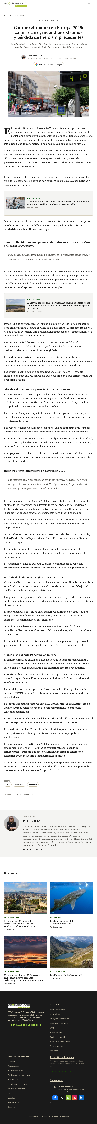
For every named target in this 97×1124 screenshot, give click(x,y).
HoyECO (11, 1093)
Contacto (12, 1061)
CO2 (52, 1028)
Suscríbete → (61, 1071)
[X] (61, 1097)
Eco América (56, 1050)
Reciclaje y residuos (59, 1037)
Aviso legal (13, 1079)
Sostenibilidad (56, 1032)
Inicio (6, 15)
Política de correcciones (19, 1075)
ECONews (12, 1098)
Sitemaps (12, 1107)
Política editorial (15, 1070)
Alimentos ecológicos (60, 1041)
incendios (33, 784)
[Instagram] (74, 1097)
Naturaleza (55, 1014)
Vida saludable (56, 1046)
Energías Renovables (59, 1018)
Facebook (24, 795)
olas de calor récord (66, 150)
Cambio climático (17, 15)
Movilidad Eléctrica (59, 1023)
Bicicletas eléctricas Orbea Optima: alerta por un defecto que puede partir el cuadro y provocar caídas (58, 203)
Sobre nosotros (14, 1066)
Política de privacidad (18, 1084)
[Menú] (88, 4)
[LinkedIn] (81, 1097)
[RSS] (68, 1097)
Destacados (19, 784)
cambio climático (23, 128)
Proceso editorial (52, 56)
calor (8, 784)
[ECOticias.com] (16, 4)
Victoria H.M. (37, 56)
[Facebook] (55, 1097)
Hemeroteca (13, 1102)
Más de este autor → (34, 850)
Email (33, 795)
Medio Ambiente (57, 1009)
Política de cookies (16, 1088)
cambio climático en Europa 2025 (26, 394)
